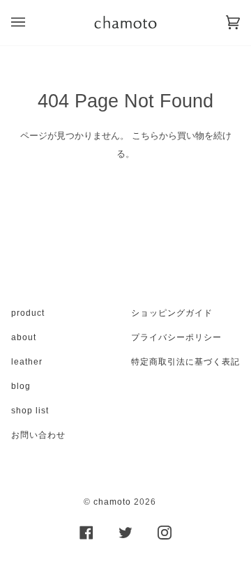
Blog (21, 386)
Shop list (30, 410)
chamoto (112, 502)
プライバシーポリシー (176, 337)
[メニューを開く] (32, 22)
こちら (145, 135)
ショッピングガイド (172, 313)
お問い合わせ (38, 435)
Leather (27, 362)
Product (28, 313)
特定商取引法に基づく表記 (185, 362)
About (23, 337)
